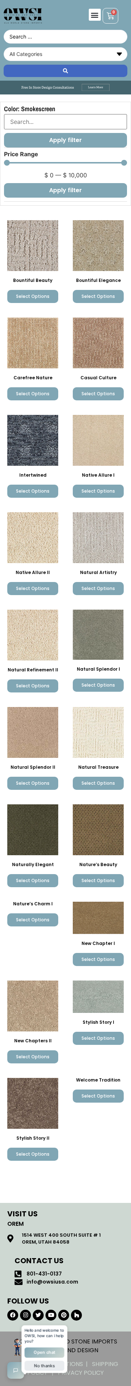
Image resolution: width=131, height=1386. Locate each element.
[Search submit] (65, 71)
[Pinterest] (63, 1315)
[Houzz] (76, 1315)
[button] (95, 15)
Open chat (44, 1352)
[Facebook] (12, 1315)
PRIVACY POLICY (81, 1373)
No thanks (44, 1364)
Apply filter (65, 190)
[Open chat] (15, 1370)
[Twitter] (38, 1315)
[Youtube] (50, 1315)
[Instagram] (25, 1315)
